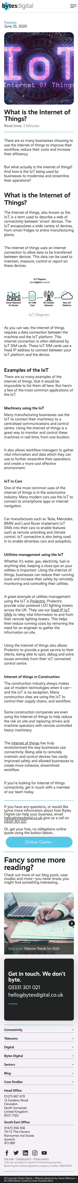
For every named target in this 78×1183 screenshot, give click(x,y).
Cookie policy (23, 1158)
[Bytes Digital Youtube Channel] (44, 1153)
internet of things (25, 743)
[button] (72, 923)
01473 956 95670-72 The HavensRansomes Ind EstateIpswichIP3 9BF (19, 1135)
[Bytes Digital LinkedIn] (25, 1153)
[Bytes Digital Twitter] (16, 1153)
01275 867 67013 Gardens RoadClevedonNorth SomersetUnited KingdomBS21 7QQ (16, 1106)
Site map (9, 1158)
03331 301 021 (15, 822)
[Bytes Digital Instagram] (34, 1153)
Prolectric (37, 601)
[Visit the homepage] (17, 6)
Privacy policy (41, 1158)
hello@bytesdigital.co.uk (23, 818)
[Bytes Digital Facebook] (6, 1153)
